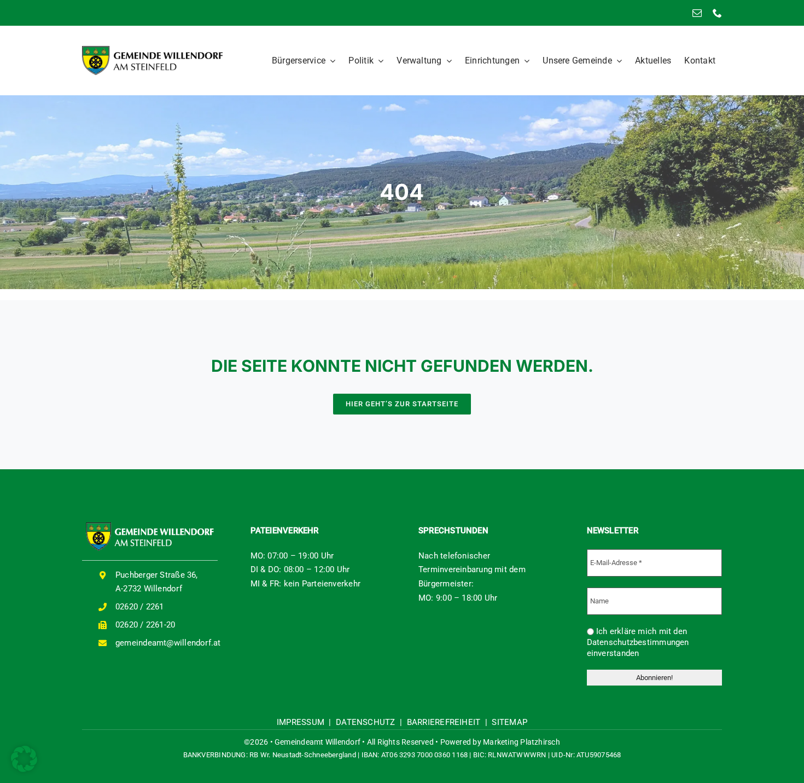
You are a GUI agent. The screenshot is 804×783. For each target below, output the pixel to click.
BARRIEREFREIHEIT (444, 722)
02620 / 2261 (139, 607)
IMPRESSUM (300, 722)
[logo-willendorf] (152, 50)
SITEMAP (509, 722)
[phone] (717, 13)
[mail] (697, 13)
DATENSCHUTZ (365, 722)
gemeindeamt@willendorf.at (168, 643)
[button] (24, 759)
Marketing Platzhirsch (521, 742)
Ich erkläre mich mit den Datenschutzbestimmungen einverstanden (638, 642)
